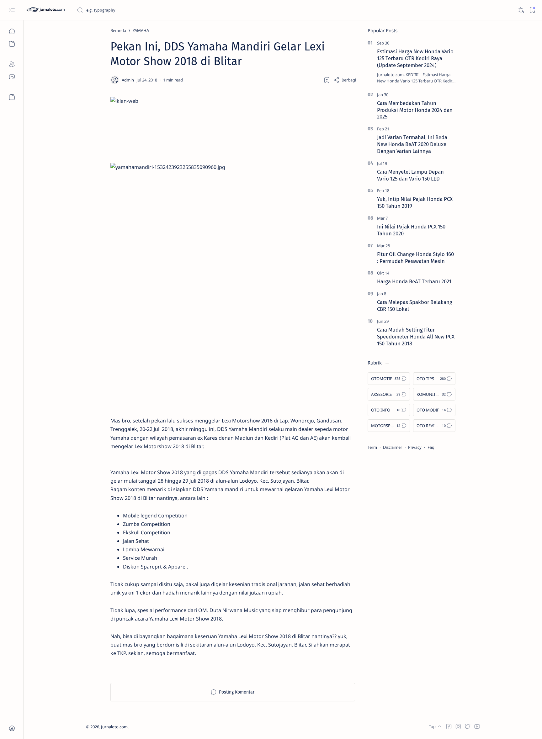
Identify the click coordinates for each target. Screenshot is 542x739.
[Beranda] (11, 31)
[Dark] (520, 10)
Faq (431, 447)
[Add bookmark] (327, 80)
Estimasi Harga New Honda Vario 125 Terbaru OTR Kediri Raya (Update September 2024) (415, 58)
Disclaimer (392, 447)
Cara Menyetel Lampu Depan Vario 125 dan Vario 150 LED (410, 175)
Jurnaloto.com (114, 727)
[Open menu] (11, 10)
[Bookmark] (532, 10)
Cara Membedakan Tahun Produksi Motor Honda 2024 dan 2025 (415, 110)
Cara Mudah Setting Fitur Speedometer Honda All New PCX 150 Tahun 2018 (415, 337)
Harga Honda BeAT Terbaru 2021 (414, 281)
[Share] (344, 80)
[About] (11, 64)
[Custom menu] (11, 97)
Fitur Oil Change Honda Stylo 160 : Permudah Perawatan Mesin (415, 257)
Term (372, 447)
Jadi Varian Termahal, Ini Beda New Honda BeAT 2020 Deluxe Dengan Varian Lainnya (412, 144)
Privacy (415, 447)
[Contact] (11, 77)
